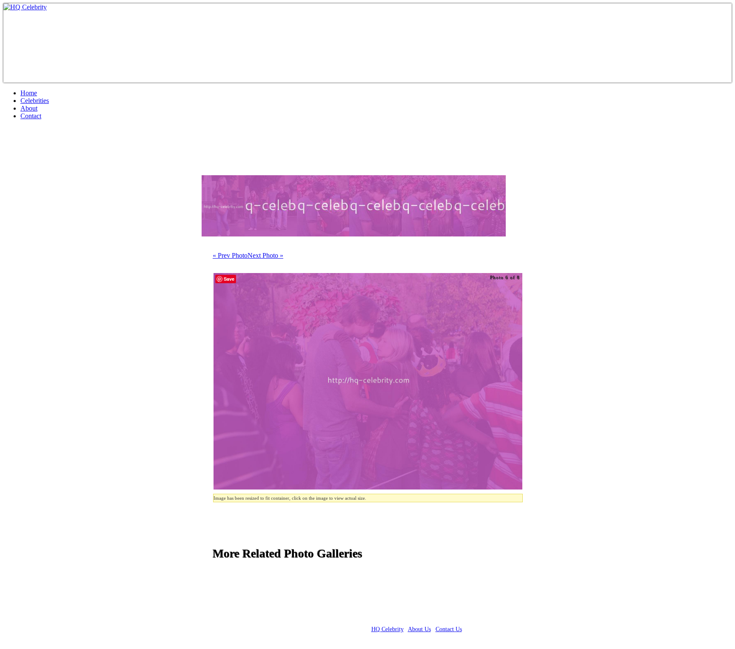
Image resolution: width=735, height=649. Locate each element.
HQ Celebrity (387, 629)
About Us (419, 629)
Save (229, 279)
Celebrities (34, 100)
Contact (30, 116)
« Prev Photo (230, 255)
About (28, 108)
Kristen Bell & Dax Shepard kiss (98, 151)
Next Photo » (265, 255)
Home (28, 93)
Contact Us (449, 629)
